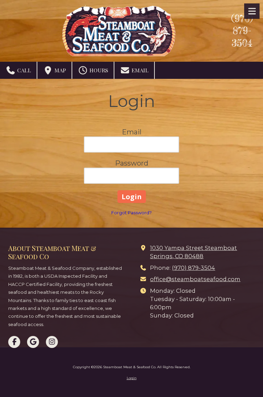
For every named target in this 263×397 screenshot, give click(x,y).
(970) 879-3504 (242, 31)
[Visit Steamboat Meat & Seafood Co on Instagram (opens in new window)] (52, 342)
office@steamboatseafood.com (195, 279)
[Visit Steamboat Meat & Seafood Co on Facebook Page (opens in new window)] (14, 342)
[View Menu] (252, 11)
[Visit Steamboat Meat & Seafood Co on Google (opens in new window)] (33, 342)
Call (23, 70)
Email (139, 70)
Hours (98, 70)
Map (59, 70)
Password (131, 163)
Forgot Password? (131, 212)
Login (132, 378)
